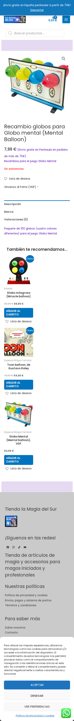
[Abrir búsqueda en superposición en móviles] (35, 33)
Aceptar (37, 685)
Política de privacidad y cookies (35, 715)
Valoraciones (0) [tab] (16, 219)
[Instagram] (13, 547)
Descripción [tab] (12, 204)
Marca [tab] (8, 212)
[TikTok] (19, 547)
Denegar (37, 696)
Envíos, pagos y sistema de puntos (28, 600)
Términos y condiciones (20, 605)
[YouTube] (25, 547)
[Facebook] (8, 547)
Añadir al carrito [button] (13, 312)
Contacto (11, 632)
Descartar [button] (37, 10)
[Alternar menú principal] (66, 19)
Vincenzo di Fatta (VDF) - (21, 187)
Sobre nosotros (15, 628)
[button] (63, 58)
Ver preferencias (37, 706)
